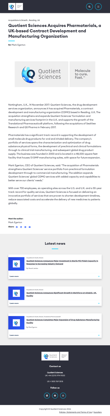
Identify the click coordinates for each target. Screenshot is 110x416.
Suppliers (98, 412)
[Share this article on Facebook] (17, 227)
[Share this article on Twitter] (25, 227)
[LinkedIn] (47, 396)
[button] (89, 6)
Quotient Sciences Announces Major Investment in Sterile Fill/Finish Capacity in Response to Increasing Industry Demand (62, 262)
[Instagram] (63, 396)
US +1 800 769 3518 (55, 381)
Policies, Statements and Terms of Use (75, 412)
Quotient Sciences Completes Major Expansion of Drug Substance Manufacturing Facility (62, 321)
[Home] (15, 6)
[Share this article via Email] (30, 227)
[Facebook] (55, 396)
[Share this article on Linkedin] (21, 227)
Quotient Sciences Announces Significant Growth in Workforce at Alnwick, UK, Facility (61, 294)
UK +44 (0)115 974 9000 (55, 376)
